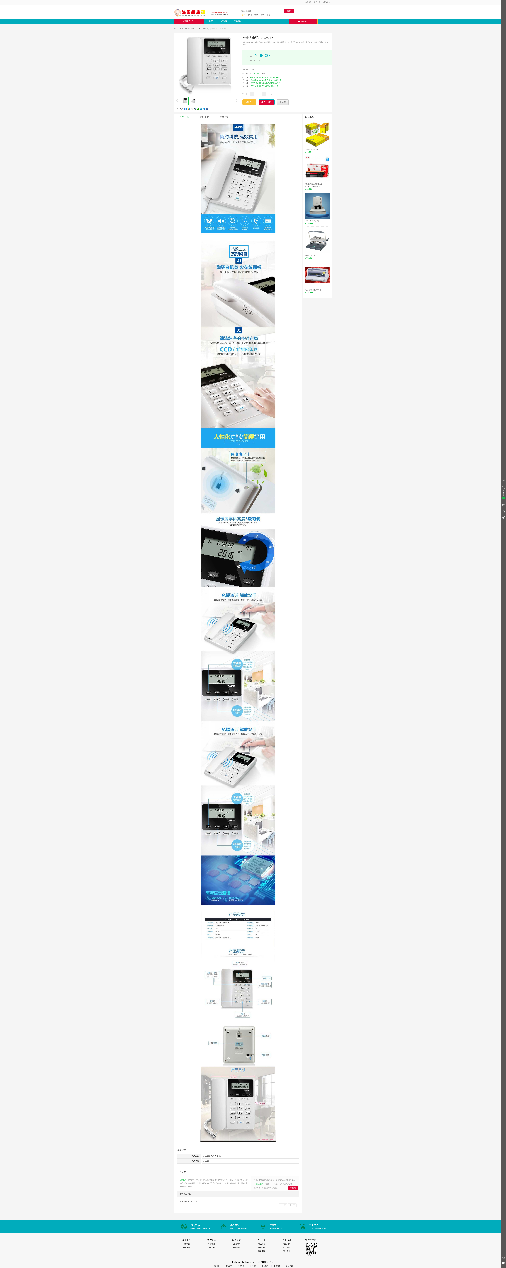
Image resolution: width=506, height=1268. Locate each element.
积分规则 (211, 1244)
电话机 (192, 28)
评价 (224, 117)
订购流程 (211, 1247)
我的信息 (326, 2)
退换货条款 (262, 1247)
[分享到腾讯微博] (201, 109)
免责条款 (217, 1266)
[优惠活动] (254, 77)
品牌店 (224, 21)
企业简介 (286, 1247)
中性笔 (268, 15)
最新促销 (237, 21)
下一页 (292, 1205)
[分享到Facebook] (207, 109)
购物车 (303, 21)
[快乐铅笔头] (202, 12)
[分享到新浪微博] (192, 109)
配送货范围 (236, 1244)
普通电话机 (201, 28)
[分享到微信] (198, 109)
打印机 (256, 15)
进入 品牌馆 (257, 73)
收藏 (282, 102)
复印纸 (249, 15)
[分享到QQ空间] (189, 109)
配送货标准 (236, 1247)
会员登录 (308, 2)
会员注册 (317, 2)
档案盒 (262, 15)
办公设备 (183, 28)
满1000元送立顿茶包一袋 (269, 77)
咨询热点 (241, 1266)
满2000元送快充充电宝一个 (270, 80)
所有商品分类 (188, 21)
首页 (211, 21)
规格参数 (204, 117)
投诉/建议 (261, 1244)
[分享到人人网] (204, 109)
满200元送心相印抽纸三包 (269, 83)
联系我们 (261, 1251)
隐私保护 (229, 1266)
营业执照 (286, 1251)
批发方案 (277, 1266)
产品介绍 (184, 117)
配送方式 (289, 1266)
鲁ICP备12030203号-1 (264, 1262)
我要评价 (293, 1188)
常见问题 (286, 1244)
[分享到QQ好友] (195, 109)
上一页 (283, 1205)
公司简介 (265, 1266)
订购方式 (186, 1244)
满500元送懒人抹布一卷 (269, 86)
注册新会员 (186, 1247)
